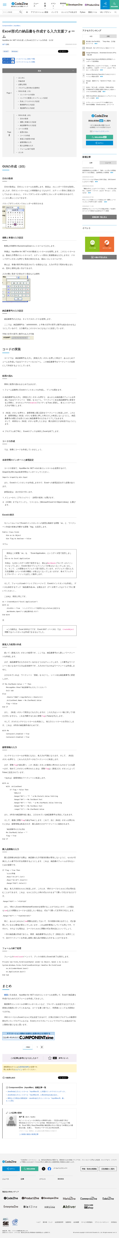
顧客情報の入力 (25, 142)
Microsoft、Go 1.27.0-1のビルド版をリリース (100, 48)
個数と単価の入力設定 (28, 122)
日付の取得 (24, 118)
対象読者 (21, 81)
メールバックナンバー (101, 131)
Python (82, 12)
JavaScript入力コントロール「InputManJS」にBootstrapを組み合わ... (33, 1095)
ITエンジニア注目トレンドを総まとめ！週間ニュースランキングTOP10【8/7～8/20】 (99, 201)
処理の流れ (24, 132)
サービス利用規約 (87, 1222)
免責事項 (68, 1222)
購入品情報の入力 (26, 145)
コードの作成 (25, 135)
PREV (28, 1047)
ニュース (108, 163)
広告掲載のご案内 (107, 1169)
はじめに (21, 77)
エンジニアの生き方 (69, 12)
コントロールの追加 (27, 94)
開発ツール (92, 12)
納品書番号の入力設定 (28, 125)
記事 (45, 4)
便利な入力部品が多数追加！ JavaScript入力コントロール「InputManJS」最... (36, 1098)
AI (27, 12)
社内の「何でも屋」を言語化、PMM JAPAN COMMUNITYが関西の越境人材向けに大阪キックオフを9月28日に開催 (101, 89)
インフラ (54, 12)
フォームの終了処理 (27, 149)
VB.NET (5, 51)
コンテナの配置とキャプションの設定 (34, 98)
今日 (91, 36)
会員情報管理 (59, 1222)
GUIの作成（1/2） (25, 91)
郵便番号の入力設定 (27, 104)
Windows (15, 51)
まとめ (20, 152)
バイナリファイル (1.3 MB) (25, 62)
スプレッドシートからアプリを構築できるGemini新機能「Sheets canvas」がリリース (100, 103)
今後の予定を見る (100, 257)
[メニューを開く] (4, 4)
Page (9, 93)
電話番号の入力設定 (27, 108)
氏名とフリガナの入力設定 (30, 101)
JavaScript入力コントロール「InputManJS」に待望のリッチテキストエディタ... (37, 1091)
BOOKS (63, 3)
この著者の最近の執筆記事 (28, 1134)
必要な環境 (22, 84)
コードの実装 (23, 128)
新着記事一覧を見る (99, 217)
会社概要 (76, 1222)
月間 (108, 36)
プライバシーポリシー (102, 1222)
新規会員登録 (100, 137)
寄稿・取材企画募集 (89, 1169)
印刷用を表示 (10, 1077)
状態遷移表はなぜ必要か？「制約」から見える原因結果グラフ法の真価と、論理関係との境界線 (99, 171)
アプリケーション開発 (39, 12)
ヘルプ (38, 1222)
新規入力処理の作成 (27, 139)
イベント (53, 4)
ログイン (19, 1069)
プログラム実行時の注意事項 (29, 88)
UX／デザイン (105, 12)
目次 (39, 70)
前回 (6, 994)
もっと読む (10, 1100)
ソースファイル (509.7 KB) (25, 59)
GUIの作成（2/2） (25, 115)
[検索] (21, 12)
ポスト (63, 51)
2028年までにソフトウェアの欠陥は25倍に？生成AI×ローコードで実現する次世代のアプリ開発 (99, 210)
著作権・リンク (48, 1222)
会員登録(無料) (23, 1067)
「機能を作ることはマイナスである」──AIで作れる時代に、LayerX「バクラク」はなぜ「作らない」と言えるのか (101, 68)
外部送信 (114, 1222)
